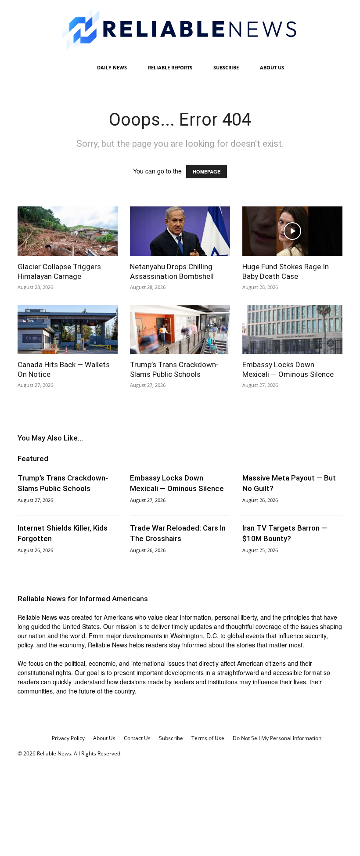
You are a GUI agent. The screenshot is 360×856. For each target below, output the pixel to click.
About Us (272, 67)
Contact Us (137, 738)
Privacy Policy (68, 738)
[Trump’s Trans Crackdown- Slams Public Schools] (180, 329)
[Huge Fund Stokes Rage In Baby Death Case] (292, 231)
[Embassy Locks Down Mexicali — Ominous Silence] (292, 329)
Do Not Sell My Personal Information (277, 738)
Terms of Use (207, 738)
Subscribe (226, 67)
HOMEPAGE (206, 171)
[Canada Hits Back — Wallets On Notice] (68, 329)
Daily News (112, 67)
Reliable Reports (170, 67)
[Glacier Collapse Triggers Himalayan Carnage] (68, 231)
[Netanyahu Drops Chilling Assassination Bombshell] (180, 231)
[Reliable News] (180, 30)
